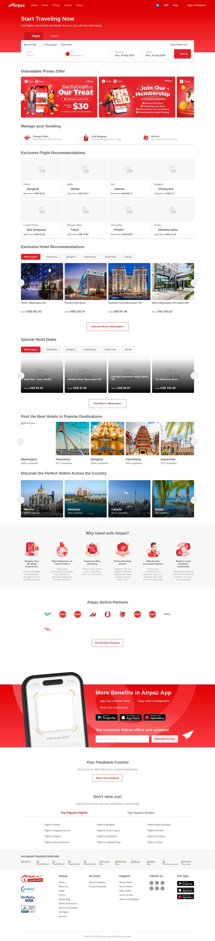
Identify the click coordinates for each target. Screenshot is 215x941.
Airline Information (68, 903)
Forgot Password (97, 886)
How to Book (125, 886)
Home (62, 882)
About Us (63, 886)
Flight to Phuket (155, 830)
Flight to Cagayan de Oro (57, 830)
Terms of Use (126, 895)
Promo (62, 895)
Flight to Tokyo (154, 842)
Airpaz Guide (126, 882)
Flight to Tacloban (156, 836)
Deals (62, 890)
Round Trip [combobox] (30, 44)
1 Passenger (50, 44)
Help (175, 5)
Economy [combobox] (66, 44)
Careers (63, 916)
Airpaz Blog (64, 899)
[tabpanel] (107, 830)
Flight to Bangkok (106, 824)
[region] (107, 97)
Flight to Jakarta (53, 836)
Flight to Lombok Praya (109, 842)
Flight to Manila (52, 824)
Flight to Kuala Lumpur (108, 830)
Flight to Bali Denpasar (158, 824)
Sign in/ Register (97, 882)
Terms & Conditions (129, 899)
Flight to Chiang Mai (107, 836)
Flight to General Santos (57, 842)
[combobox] (45, 55)
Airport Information (68, 907)
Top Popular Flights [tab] (74, 812)
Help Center (125, 890)
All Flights (64, 912)
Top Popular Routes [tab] (140, 812)
